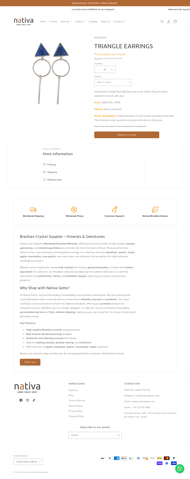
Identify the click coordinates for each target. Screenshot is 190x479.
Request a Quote (127, 134)
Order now (30, 362)
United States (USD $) (26, 461)
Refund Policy (76, 405)
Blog (71, 395)
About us (73, 390)
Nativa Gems (26, 472)
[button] (66, 21)
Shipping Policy (76, 416)
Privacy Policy (75, 411)
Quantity (98, 63)
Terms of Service (77, 400)
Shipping (98, 58)
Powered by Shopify (40, 472)
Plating (97, 76)
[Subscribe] (118, 435)
